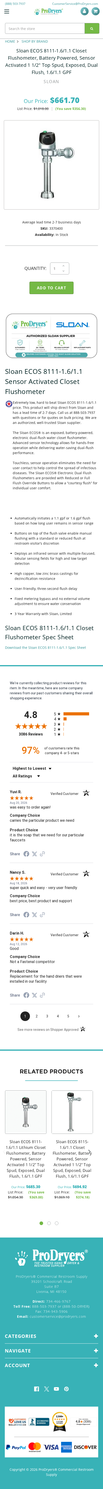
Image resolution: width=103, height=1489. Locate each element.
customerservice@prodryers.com (51, 1316)
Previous (3, 1152)
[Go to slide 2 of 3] (49, 1223)
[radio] (73, 713)
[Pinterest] (66, 1389)
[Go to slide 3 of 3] (56, 1223)
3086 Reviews (35, 734)
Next (89, 1152)
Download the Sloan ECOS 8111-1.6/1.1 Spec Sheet (45, 647)
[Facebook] (36, 1389)
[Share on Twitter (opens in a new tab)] (34, 854)
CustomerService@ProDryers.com (75, 4)
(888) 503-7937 (15, 4)
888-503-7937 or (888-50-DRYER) (51, 1306)
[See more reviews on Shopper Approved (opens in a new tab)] (42, 854)
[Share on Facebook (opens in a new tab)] (26, 854)
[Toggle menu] (6, 11)
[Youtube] (56, 1389)
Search (92, 28)
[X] (46, 1389)
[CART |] (96, 11)
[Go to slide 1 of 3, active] (41, 1223)
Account (85, 11)
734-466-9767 (52, 1301)
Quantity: (35, 268)
